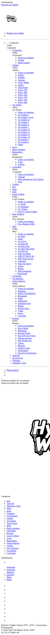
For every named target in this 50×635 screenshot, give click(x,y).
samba (20, 85)
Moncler (21, 345)
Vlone (20, 311)
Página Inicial (13, 370)
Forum (21, 75)
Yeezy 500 (22, 95)
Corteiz (15, 184)
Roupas (15, 318)
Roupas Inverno (25, 338)
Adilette (21, 77)
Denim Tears (23, 308)
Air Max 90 (23, 244)
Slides (20, 144)
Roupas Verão (24, 333)
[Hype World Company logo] (11, 28)
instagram (11, 567)
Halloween (22, 301)
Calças (21, 343)
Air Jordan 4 (23, 125)
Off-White (16, 276)
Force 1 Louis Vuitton (27, 211)
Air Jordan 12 (24, 120)
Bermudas (22, 331)
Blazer (20, 269)
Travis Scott (17, 358)
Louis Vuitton (18, 194)
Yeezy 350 (22, 90)
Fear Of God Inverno (27, 353)
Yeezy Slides (23, 82)
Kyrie (20, 162)
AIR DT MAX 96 (26, 256)
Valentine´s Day (19, 363)
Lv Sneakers (23, 206)
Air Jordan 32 (24, 130)
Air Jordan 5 (23, 139)
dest (14, 187)
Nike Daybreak (24, 271)
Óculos (21, 60)
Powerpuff (22, 273)
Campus (21, 80)
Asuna (20, 266)
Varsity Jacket (24, 348)
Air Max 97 (23, 251)
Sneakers (22, 291)
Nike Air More (24, 254)
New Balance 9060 (26, 224)
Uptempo (22, 261)
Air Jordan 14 (24, 137)
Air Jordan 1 (23, 115)
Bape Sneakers (18, 149)
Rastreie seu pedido (9, 5)
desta (14, 189)
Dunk (20, 239)
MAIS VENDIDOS (27, 293)
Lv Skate (22, 204)
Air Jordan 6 (23, 142)
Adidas (15, 65)
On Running (17, 278)
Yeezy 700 (22, 100)
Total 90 (15, 355)
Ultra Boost (23, 87)
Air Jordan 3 (23, 122)
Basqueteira (17, 152)
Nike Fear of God (25, 259)
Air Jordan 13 (24, 134)
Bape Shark (23, 328)
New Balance (18, 214)
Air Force (22, 241)
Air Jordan (17, 105)
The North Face (25, 340)
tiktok (9, 577)
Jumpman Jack (24, 303)
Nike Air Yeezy (24, 264)
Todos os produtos (26, 58)
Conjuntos (16, 167)
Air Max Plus (24, 246)
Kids (14, 192)
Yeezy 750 (22, 97)
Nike (14, 226)
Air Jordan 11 (24, 132)
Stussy (20, 313)
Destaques (22, 296)
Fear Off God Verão (26, 336)
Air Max (21, 236)
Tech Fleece (23, 350)
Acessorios (17, 50)
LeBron (21, 164)
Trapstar (21, 177)
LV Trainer (23, 209)
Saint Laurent (24, 63)
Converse (22, 316)
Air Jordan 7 (23, 127)
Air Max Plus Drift (26, 249)
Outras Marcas (18, 281)
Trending (16, 360)
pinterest (10, 572)
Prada (20, 298)
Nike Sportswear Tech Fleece (31, 179)
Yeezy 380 (22, 92)
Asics (14, 147)
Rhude (21, 306)
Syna (20, 182)
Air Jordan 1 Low (25, 117)
